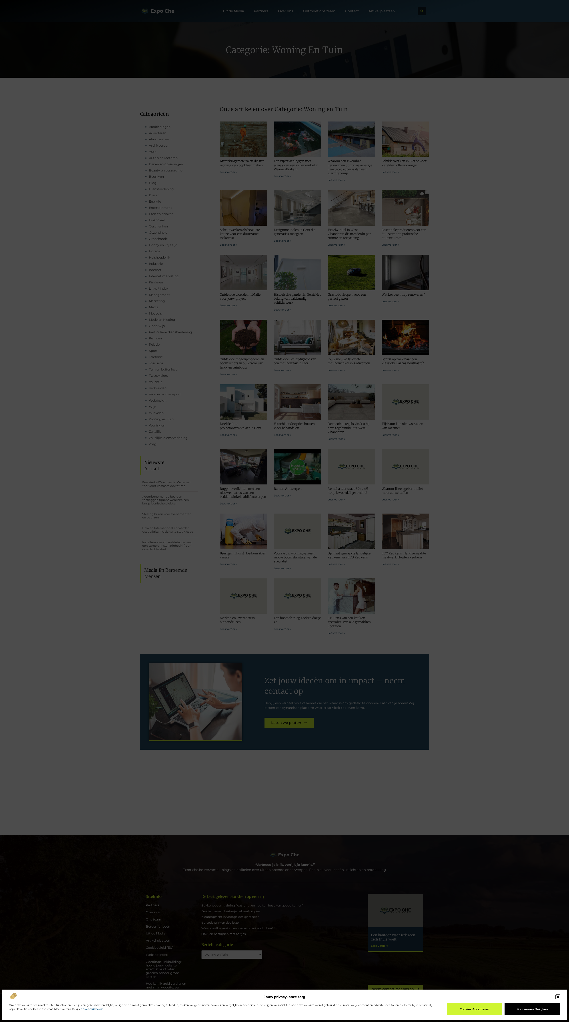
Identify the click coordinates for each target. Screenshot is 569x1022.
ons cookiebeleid (92, 1009)
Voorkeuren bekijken (532, 1009)
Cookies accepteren (474, 1009)
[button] (558, 997)
